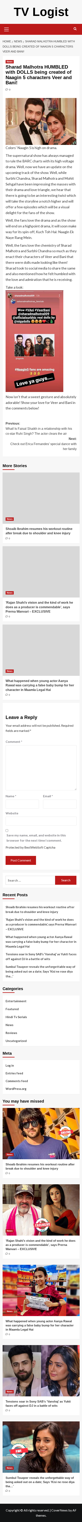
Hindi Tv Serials (16, 1017)
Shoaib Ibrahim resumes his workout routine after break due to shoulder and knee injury (40, 909)
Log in (10, 1065)
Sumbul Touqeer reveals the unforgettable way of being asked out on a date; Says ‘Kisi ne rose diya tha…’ (40, 971)
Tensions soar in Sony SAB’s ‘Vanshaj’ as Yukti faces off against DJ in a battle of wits (41, 956)
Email (48, 796)
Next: (43, 444)
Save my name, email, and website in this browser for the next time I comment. (36, 837)
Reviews (11, 1033)
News (10, 61)
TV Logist (41, 11)
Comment (14, 741)
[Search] (75, 28)
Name (11, 796)
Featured (12, 1009)
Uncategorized (16, 1041)
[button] (7, 29)
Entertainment (16, 1001)
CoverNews (59, 1510)
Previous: (39, 428)
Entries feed (14, 1073)
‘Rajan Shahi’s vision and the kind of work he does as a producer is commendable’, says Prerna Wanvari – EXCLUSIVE (39, 607)
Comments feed (17, 1081)
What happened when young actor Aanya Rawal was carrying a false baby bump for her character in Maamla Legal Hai (40, 685)
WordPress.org (16, 1088)
